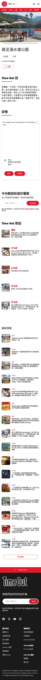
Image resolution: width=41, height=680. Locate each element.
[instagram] (20, 619)
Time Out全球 (28, 649)
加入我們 (5, 640)
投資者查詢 (6, 636)
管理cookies (6, 655)
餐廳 (16, 10)
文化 (25, 10)
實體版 (26, 659)
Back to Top (22, 570)
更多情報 (20, 557)
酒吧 (21, 10)
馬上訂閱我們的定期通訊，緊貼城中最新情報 (17, 198)
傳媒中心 (5, 632)
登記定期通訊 (28, 632)
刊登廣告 (27, 636)
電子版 (26, 662)
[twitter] (9, 619)
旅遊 (30, 10)
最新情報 (4, 10)
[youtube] (15, 619)
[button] (37, 122)
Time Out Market (29, 640)
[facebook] (3, 619)
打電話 (19, 174)
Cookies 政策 (7, 647)
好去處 (11, 10)
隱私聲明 (5, 644)
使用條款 (27, 209)
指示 (9, 174)
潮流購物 (36, 10)
